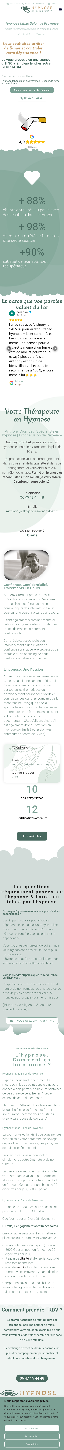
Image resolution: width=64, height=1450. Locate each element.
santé (20, 1258)
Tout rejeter (32, 1444)
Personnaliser (32, 1436)
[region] (32, 1423)
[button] (60, 9)
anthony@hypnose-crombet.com (30, 755)
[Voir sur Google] (12, 313)
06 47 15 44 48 (32, 488)
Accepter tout (32, 1428)
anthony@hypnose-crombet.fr (32, 502)
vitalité (24, 1249)
